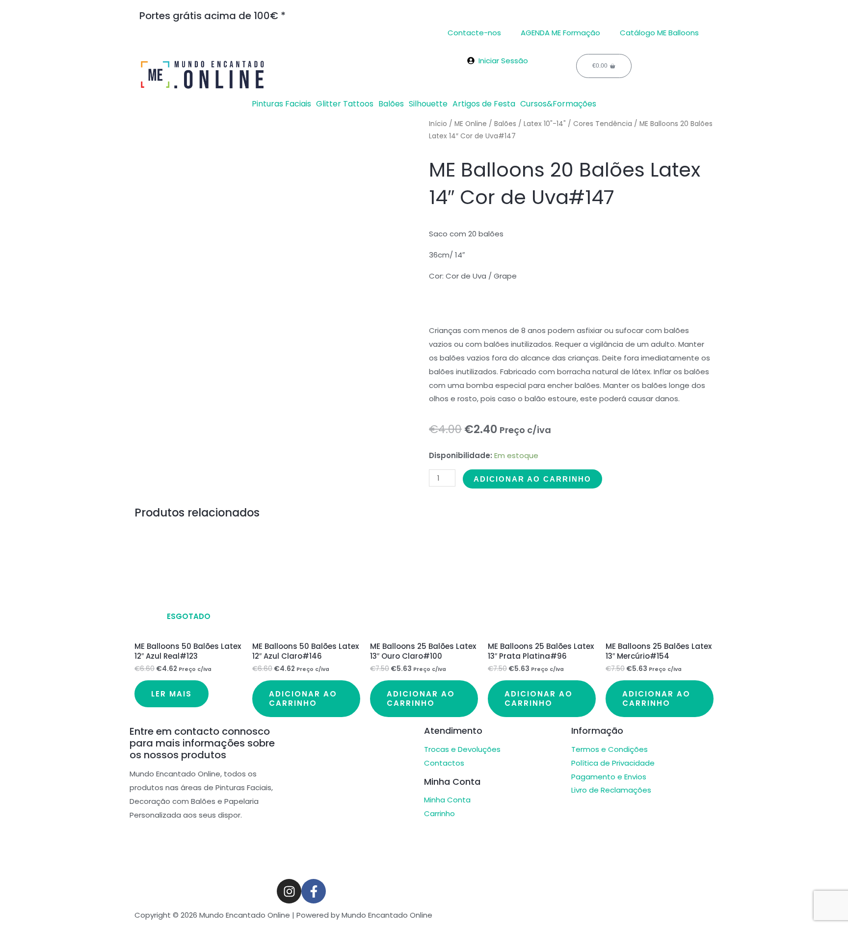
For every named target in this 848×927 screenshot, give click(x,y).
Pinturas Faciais (281, 104)
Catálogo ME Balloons (659, 32)
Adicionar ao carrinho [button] (303, 699)
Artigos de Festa (483, 104)
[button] (284, 104)
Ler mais (171, 694)
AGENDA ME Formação (560, 32)
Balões (391, 104)
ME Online (470, 124)
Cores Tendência (602, 124)
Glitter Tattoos (344, 104)
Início (438, 124)
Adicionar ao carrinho (532, 479)
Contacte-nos (474, 32)
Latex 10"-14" (545, 124)
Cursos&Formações (558, 104)
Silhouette (428, 104)
